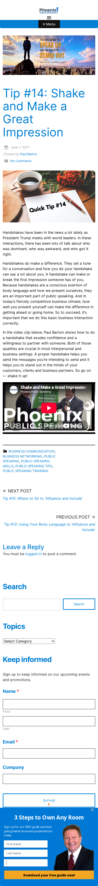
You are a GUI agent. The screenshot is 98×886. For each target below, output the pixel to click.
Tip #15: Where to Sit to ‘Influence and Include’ (43, 498)
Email (10, 742)
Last (6, 728)
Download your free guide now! (49, 875)
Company (13, 767)
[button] (49, 817)
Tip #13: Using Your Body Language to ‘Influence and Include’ (49, 527)
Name (11, 691)
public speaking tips (33, 466)
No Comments (20, 161)
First (6, 711)
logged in (34, 553)
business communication (32, 451)
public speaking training (25, 471)
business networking (22, 456)
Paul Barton (28, 154)
